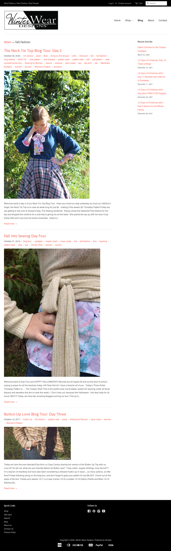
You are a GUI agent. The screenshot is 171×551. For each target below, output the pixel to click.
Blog (140, 20)
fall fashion (101, 55)
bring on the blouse (60, 55)
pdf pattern (97, 59)
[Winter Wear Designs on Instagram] (98, 511)
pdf (88, 59)
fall (92, 55)
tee (79, 62)
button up (27, 419)
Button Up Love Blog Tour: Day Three (35, 414)
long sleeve (9, 59)
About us (7, 525)
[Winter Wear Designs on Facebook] (89, 511)
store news (70, 62)
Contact (163, 20)
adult (38, 55)
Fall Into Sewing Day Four (25, 236)
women (28, 66)
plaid (64, 419)
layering (103, 241)
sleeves (58, 62)
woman (18, 66)
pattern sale (78, 59)
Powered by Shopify (103, 540)
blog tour (27, 241)
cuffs (74, 55)
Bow (46, 55)
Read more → (10, 223)
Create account (124, 3)
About (151, 20)
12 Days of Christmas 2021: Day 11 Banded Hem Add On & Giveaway (151, 77)
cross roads (65, 241)
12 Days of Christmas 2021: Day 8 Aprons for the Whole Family (151, 106)
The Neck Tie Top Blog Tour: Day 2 (33, 50)
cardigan (38, 241)
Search (7, 518)
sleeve (49, 62)
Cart (140, 3)
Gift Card (8, 514)
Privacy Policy (10, 532)
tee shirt (88, 62)
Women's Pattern (43, 66)
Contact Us (8, 528)
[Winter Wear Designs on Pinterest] (93, 511)
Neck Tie (22, 59)
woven (58, 244)
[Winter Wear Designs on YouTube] (103, 511)
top (96, 62)
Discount (83, 55)
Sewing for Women (34, 62)
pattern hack (64, 59)
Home (117, 20)
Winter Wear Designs (85, 540)
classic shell (51, 241)
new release (49, 59)
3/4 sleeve (28, 55)
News (7, 42)
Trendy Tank (36, 244)
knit (94, 241)
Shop (128, 20)
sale (20, 244)
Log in (111, 3)
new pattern (34, 59)
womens (58, 66)
